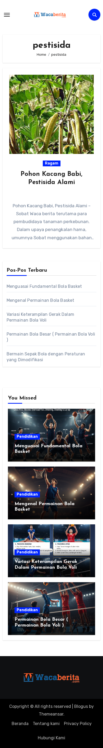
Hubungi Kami (51, 737)
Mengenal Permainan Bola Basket (40, 300)
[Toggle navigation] (7, 15)
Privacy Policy (78, 723)
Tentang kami (46, 723)
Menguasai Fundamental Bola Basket (44, 286)
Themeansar (51, 714)
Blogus (81, 706)
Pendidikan (27, 436)
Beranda (20, 723)
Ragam (51, 163)
